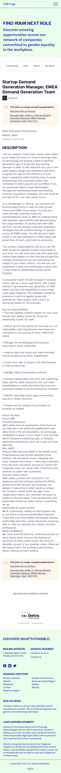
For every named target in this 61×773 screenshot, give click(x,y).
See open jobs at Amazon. (23, 111)
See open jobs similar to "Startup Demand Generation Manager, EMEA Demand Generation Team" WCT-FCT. (30, 118)
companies (12, 65)
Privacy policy (24, 623)
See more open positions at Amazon (30, 593)
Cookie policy (37, 623)
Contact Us (35, 656)
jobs (25, 65)
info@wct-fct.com (39, 652)
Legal (30, 768)
